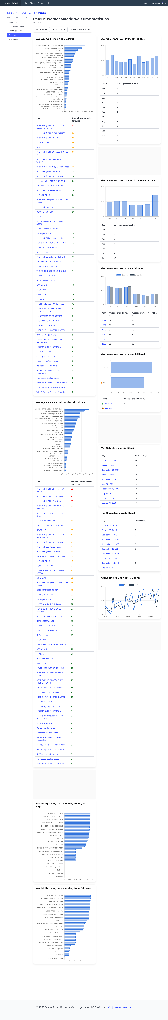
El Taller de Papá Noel (46, 142)
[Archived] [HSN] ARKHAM (48, 171)
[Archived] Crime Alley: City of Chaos (52, 167)
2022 (104, 325)
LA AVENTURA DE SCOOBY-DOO (50, 185)
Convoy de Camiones (45, 356)
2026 (104, 344)
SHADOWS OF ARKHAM (46, 266)
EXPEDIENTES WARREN (46, 247)
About (32, 3)
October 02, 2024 (109, 558)
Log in (146, 3)
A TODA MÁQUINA (44, 352)
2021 (104, 320)
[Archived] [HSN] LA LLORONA (49, 176)
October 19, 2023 (109, 530)
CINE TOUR (41, 294)
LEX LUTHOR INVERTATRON (48, 347)
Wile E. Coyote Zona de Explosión (51, 392)
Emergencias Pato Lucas (47, 361)
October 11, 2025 (109, 503)
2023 (104, 330)
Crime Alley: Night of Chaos (48, 335)
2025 (104, 339)
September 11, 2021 (110, 479)
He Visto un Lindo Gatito (47, 366)
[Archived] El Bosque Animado (49, 238)
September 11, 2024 (110, 563)
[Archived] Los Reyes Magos (48, 190)
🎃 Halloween (107, 408)
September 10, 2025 (110, 553)
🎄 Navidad (107, 403)
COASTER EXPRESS (44, 212)
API (48, 3)
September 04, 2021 (110, 470)
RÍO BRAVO (41, 216)
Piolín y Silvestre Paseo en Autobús (51, 382)
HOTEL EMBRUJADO (45, 280)
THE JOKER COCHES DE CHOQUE (51, 271)
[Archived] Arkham (44, 207)
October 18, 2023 (109, 525)
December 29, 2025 (110, 489)
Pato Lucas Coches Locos (47, 378)
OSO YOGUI (41, 285)
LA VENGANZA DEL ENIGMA (48, 261)
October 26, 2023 (109, 535)
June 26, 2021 (108, 475)
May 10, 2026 (107, 568)
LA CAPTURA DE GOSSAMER (49, 316)
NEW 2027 (41, 147)
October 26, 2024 (109, 460)
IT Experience (42, 252)
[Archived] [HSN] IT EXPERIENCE (50, 133)
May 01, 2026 (107, 484)
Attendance (13, 39)
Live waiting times (16, 26)
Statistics (13, 35)
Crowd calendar (15, 31)
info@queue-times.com (119, 1007)
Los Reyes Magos (44, 233)
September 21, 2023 (110, 544)
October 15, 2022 (109, 498)
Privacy (41, 3)
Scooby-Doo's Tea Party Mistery (50, 387)
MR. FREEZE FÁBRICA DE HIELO (50, 304)
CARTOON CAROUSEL (46, 325)
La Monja (40, 299)
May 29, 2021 (107, 493)
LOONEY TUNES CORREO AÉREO (50, 330)
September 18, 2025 (110, 539)
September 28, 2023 (111, 549)
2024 (104, 334)
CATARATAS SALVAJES (46, 276)
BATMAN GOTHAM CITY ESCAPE (50, 181)
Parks (24, 3)
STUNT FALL (41, 290)
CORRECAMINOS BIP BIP (47, 229)
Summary (13, 22)
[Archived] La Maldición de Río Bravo (52, 257)
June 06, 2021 (108, 465)
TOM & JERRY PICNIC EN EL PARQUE (52, 243)
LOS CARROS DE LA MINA (47, 321)
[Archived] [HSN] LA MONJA (48, 138)
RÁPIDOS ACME (43, 195)
